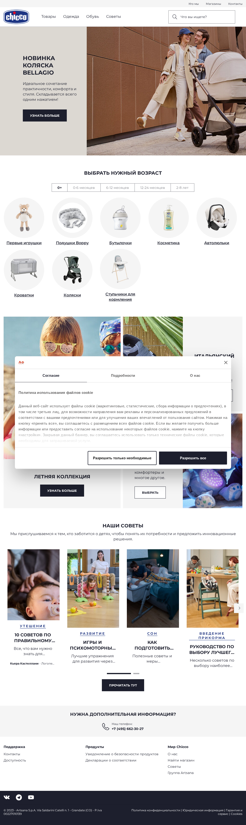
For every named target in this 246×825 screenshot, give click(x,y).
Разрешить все (193, 458)
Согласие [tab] (51, 375)
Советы (174, 766)
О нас (173, 754)
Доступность (15, 760)
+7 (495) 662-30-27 (128, 729)
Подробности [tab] (123, 375)
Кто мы (194, 4)
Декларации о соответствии (111, 760)
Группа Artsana (181, 773)
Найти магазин (181, 760)
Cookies (236, 814)
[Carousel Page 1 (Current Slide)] (119, 673)
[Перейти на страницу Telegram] (19, 797)
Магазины (213, 4)
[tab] (59, 187)
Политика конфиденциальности (155, 810)
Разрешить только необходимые (122, 458)
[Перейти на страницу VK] (7, 797)
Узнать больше (45, 115)
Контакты (235, 4)
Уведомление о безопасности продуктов (122, 754)
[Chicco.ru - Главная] (16, 17)
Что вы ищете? (194, 17)
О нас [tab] (195, 375)
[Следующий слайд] (239, 608)
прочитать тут (123, 685)
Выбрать (150, 492)
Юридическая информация (203, 810)
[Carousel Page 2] (136, 673)
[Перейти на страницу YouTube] (31, 797)
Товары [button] (48, 16)
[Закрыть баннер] (226, 362)
